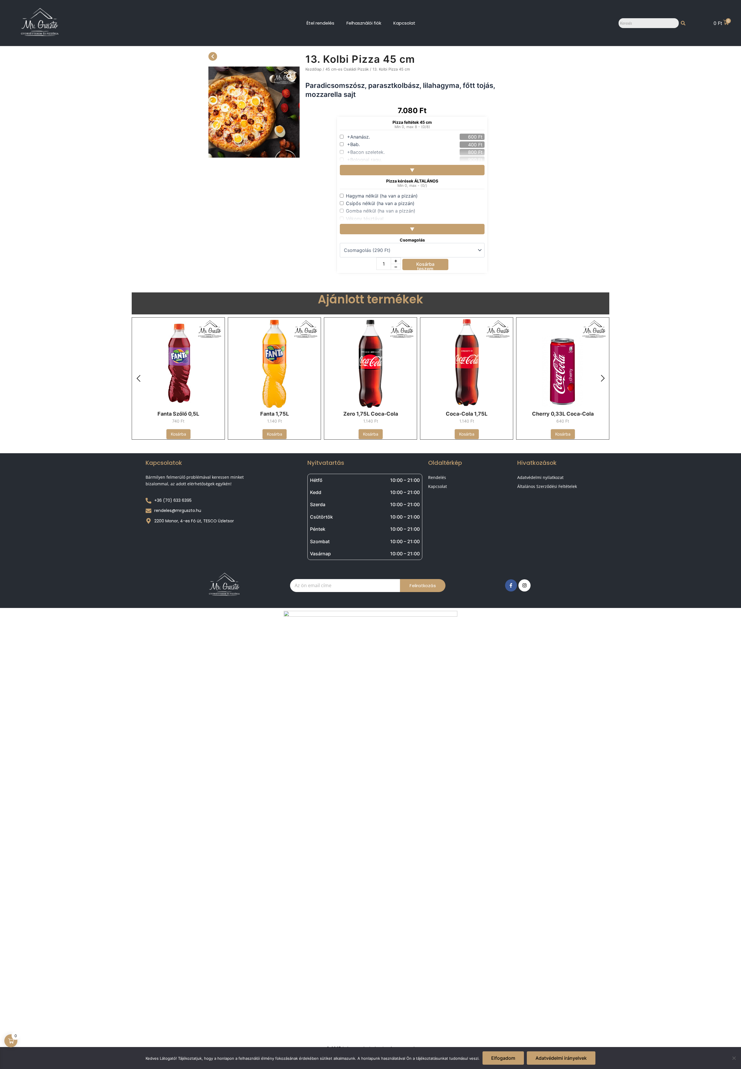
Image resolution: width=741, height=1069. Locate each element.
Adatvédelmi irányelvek (561, 1058)
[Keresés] (683, 23)
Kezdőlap (313, 69)
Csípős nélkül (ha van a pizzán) (380, 203)
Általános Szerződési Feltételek (547, 486)
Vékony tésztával (365, 219)
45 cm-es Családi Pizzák (347, 69)
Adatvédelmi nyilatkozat (540, 477)
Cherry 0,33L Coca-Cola (563, 414)
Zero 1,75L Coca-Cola (370, 414)
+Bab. (353, 144)
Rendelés (437, 477)
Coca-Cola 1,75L (466, 414)
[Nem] (734, 1058)
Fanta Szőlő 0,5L (178, 414)
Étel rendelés (320, 23)
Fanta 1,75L (274, 414)
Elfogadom (503, 1058)
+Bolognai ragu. (364, 160)
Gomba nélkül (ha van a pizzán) (380, 211)
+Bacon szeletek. (366, 152)
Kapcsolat (404, 23)
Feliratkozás (423, 586)
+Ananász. (358, 137)
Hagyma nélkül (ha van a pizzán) (382, 196)
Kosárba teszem (425, 265)
